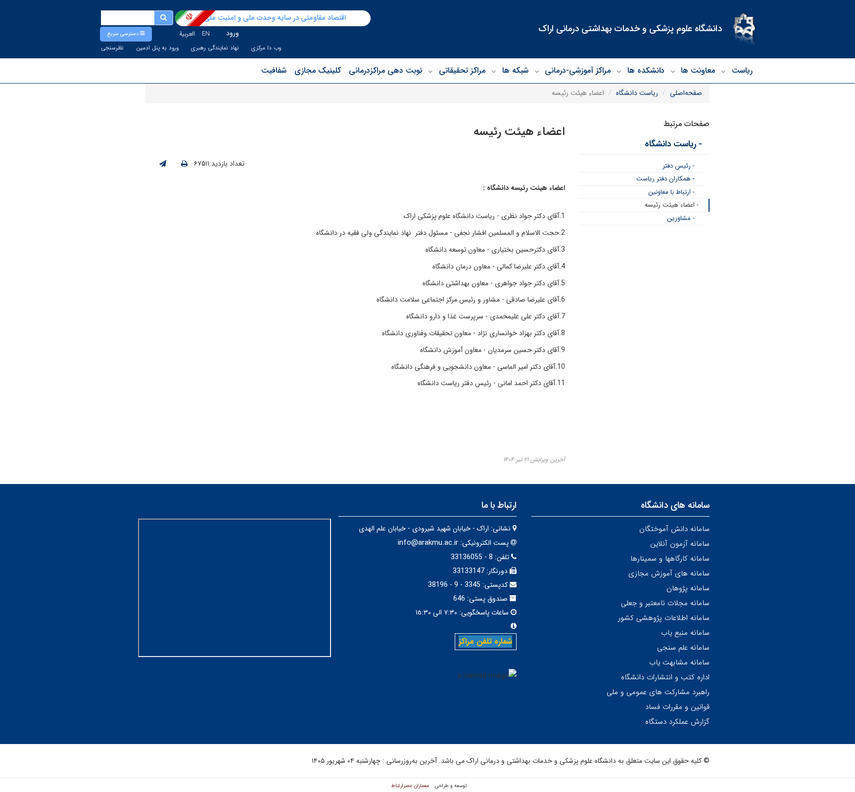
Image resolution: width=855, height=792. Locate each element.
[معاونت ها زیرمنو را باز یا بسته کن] (672, 71)
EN (206, 34)
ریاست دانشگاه (637, 93)
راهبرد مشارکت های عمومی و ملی (658, 692)
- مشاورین (681, 218)
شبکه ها (515, 70)
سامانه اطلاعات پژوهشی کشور (664, 618)
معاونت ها (698, 70)
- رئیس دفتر (679, 166)
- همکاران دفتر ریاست (665, 179)
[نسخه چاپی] (184, 164)
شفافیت (273, 70)
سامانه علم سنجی (683, 648)
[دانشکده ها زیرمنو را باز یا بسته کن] (619, 71)
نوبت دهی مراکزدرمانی (385, 70)
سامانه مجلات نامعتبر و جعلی (665, 603)
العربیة (187, 34)
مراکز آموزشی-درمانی (578, 70)
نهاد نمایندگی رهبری (215, 48)
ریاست (742, 70)
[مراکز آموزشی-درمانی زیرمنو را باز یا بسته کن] (536, 71)
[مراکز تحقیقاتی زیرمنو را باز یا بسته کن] (430, 71)
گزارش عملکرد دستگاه (677, 722)
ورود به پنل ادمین (157, 48)
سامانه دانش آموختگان (674, 529)
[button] (126, 34)
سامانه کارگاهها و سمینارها (670, 559)
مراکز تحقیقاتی (462, 70)
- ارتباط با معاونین (671, 192)
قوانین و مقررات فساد (677, 707)
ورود (232, 33)
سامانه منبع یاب (685, 633)
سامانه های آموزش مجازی (669, 573)
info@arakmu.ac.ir (428, 543)
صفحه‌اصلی (686, 93)
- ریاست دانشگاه (673, 144)
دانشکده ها (646, 70)
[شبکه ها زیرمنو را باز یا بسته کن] (493, 71)
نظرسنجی (112, 48)
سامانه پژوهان (688, 588)
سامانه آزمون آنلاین (680, 544)
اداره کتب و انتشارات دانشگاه (665, 677)
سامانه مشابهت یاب (679, 662)
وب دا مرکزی (266, 48)
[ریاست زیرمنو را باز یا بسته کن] (723, 71)
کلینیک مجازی (317, 70)
